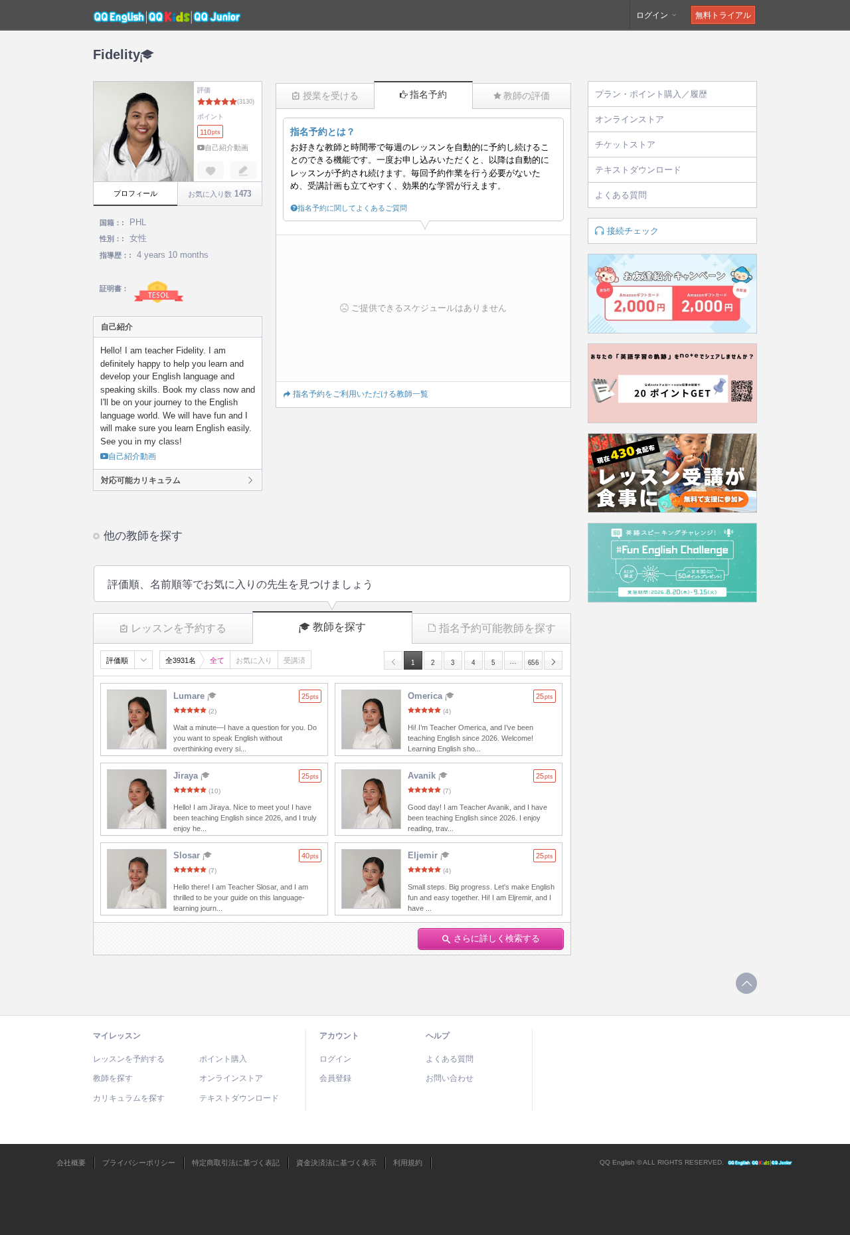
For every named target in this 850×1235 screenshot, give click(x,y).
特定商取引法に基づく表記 (236, 1163)
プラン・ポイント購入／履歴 (651, 94)
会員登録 (335, 1078)
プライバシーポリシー (138, 1163)
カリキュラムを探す (129, 1098)
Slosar (188, 855)
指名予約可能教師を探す (497, 628)
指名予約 (428, 94)
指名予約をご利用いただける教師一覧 (360, 394)
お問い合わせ (449, 1078)
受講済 (294, 660)
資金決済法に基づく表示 (336, 1163)
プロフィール (135, 193)
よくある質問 (621, 195)
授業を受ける (331, 95)
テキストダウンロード (638, 170)
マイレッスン (117, 1035)
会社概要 (71, 1163)
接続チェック (633, 231)
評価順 (117, 660)
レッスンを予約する (178, 628)
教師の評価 (526, 95)
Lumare (190, 696)
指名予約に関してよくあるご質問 (352, 208)
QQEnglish (760, 1162)
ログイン (653, 15)
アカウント (339, 1035)
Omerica (426, 696)
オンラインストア (629, 119)
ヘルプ (438, 1035)
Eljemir (424, 855)
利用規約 (407, 1163)
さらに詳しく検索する (497, 938)
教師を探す (339, 626)
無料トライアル (723, 15)
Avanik (423, 776)
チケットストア (625, 144)
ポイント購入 (223, 1059)
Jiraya (187, 776)
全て (217, 660)
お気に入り (254, 660)
